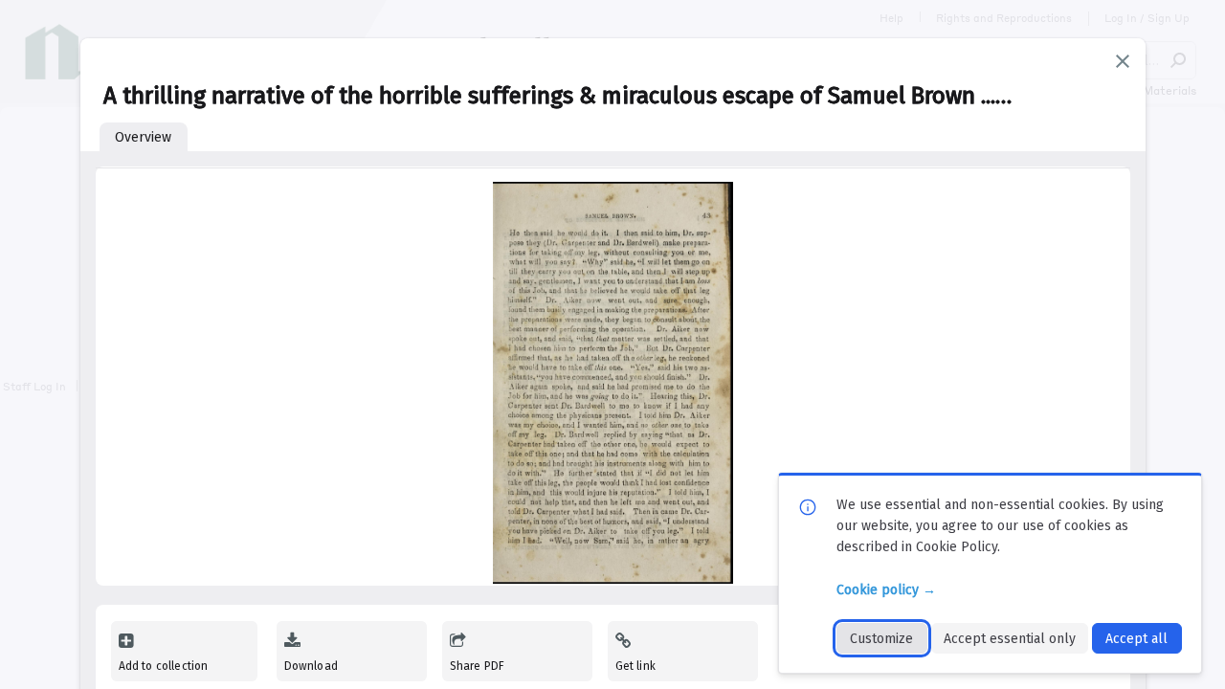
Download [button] (311, 666)
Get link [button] (635, 666)
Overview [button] (143, 137)
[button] (1122, 61)
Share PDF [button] (477, 666)
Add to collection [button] (164, 666)
